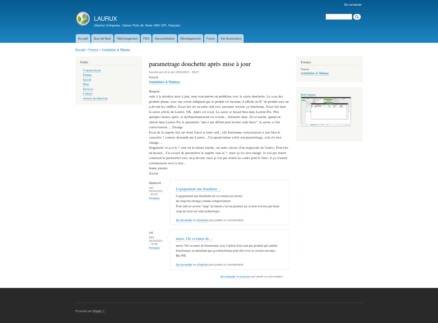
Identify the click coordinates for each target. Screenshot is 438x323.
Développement (190, 38)
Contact (87, 93)
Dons (86, 84)
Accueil (83, 38)
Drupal (97, 311)
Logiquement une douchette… (198, 188)
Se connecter (353, 4)
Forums (94, 49)
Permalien (154, 198)
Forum (210, 38)
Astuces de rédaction (95, 98)
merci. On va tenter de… (194, 238)
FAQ (146, 38)
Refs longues (308, 95)
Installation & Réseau (116, 49)
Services (88, 89)
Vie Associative (231, 38)
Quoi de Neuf (102, 38)
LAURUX (105, 18)
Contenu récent (92, 70)
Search (87, 80)
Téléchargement (127, 38)
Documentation (165, 38)
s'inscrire (202, 220)
